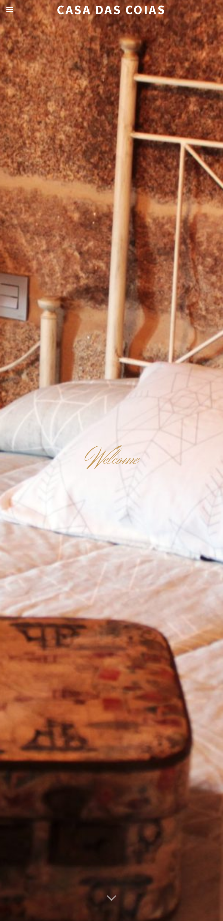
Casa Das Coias (111, 10)
